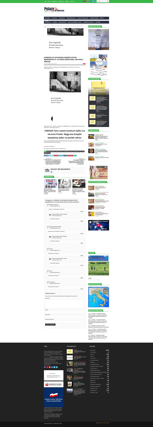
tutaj (52, 68)
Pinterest (70, 155)
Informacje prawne (94, 18)
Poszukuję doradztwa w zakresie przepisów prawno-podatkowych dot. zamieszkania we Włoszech (102, 99)
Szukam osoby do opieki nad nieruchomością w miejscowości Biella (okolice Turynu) (101, 123)
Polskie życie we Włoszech (82, 18)
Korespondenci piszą (71, 18)
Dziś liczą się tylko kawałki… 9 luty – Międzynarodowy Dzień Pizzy (101, 151)
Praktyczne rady (62, 22)
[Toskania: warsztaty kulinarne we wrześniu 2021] (91, 214)
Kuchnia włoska (48, 25)
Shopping (55, 22)
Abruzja (48, 151)
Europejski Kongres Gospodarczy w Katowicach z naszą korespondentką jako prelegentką (76, 161)
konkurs (52, 151)
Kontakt (72, 1)
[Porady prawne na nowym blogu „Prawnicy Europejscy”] (70, 370)
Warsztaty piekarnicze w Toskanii (100, 188)
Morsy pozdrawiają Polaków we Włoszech (99, 372)
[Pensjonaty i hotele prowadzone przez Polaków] (70, 351)
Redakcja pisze (62, 18)
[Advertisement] (97, 242)
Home (46, 1)
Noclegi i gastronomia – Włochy (75, 22)
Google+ (56, 155)
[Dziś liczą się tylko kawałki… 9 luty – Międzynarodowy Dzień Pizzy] (91, 151)
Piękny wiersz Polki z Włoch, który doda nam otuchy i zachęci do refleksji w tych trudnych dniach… (80, 392)
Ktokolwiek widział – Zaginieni (96, 366)
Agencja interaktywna (103, 422)
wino (45, 153)
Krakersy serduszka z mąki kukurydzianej (101, 144)
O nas (49, 1)
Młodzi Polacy (48, 22)
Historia (92, 356)
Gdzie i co (102, 18)
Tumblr (66, 155)
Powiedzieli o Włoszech (88, 22)
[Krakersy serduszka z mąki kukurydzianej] (91, 145)
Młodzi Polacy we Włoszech (96, 374)
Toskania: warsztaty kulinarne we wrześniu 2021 (101, 214)
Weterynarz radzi (94, 392)
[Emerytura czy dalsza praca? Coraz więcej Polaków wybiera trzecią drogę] (78, 183)
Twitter (51, 155)
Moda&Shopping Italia (95, 370)
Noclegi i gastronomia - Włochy (103, 192)
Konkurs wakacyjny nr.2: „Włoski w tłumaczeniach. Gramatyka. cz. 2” (79, 384)
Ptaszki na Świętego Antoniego (102, 157)
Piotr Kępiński (65, 151)
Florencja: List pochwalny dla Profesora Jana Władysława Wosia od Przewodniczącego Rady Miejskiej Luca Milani (53, 161)
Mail (75, 155)
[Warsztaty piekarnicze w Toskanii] (91, 188)
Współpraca (54, 1)
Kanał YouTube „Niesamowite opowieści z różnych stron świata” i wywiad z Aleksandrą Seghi (101, 138)
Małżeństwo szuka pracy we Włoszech (101, 116)
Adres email (47, 314)
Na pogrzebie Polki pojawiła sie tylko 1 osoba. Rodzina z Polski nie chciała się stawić (80, 364)
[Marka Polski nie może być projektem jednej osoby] (64, 183)
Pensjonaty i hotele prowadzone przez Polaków (79, 351)
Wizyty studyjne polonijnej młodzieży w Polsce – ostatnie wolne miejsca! (50, 191)
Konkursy (67, 1)
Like (84, 63)
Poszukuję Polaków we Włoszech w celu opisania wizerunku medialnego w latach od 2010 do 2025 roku (101, 108)
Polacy (71, 151)
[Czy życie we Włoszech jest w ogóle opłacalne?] (70, 357)
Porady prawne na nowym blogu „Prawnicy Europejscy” (80, 371)
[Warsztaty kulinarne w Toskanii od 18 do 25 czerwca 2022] (91, 201)
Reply (82, 211)
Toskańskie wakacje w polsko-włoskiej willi (78, 378)
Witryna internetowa (49, 319)
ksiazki (61, 151)
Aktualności (47, 18)
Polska (83, 151)
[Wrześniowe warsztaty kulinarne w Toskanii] (91, 207)
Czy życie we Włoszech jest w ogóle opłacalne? (80, 357)
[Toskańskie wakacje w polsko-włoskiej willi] (70, 377)
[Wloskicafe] (98, 260)
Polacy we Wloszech (77, 151)
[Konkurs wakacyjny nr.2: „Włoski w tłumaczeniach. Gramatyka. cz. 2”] (70, 384)
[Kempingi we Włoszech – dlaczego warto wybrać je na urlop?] (91, 194)
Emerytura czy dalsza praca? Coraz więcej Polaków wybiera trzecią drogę (78, 191)
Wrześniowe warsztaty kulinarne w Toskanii (100, 208)
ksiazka (57, 151)
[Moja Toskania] (98, 275)
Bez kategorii (93, 352)
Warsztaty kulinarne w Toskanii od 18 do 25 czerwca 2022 (102, 201)
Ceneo (90, 278)
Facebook (46, 155)
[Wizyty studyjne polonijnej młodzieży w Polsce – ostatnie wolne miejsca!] (50, 183)
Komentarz (47, 298)
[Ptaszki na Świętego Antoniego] (91, 158)
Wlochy (49, 153)
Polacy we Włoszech (60, 169)
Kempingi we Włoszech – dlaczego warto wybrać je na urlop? (101, 194)
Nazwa (46, 309)
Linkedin (61, 155)
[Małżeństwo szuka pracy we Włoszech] (92, 116)
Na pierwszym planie (103, 149)
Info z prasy (54, 18)
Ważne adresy (61, 1)
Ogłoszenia (97, 22)
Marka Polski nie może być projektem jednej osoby (64, 190)
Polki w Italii (93, 382)
